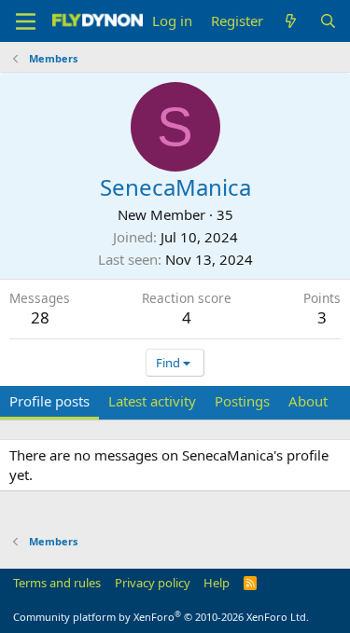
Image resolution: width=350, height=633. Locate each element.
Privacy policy (152, 582)
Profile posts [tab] (49, 401)
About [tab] (308, 401)
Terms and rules (57, 582)
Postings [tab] (242, 401)
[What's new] (291, 21)
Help (216, 582)
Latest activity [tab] (152, 401)
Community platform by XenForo (161, 617)
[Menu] (26, 21)
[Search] (328, 21)
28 (40, 317)
